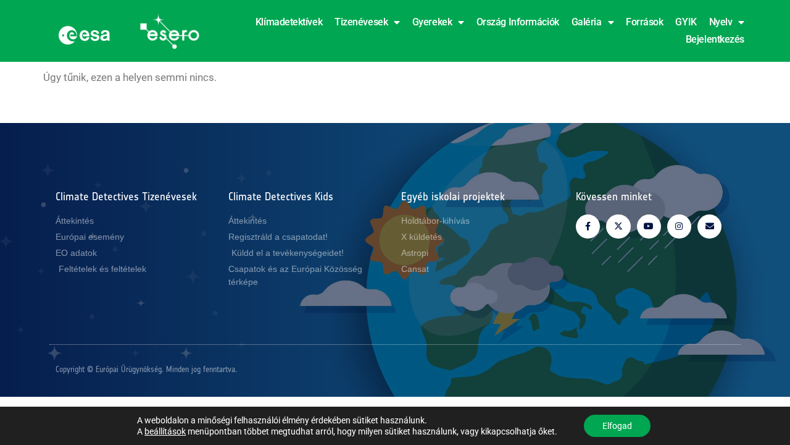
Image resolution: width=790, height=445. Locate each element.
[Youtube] (649, 226)
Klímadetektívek (289, 22)
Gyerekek (432, 22)
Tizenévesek (361, 22)
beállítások (165, 431)
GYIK (685, 22)
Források (644, 22)
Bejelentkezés (715, 39)
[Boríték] (709, 226)
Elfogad (617, 426)
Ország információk (517, 22)
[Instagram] (679, 226)
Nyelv (721, 22)
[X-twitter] (618, 226)
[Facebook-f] (588, 226)
